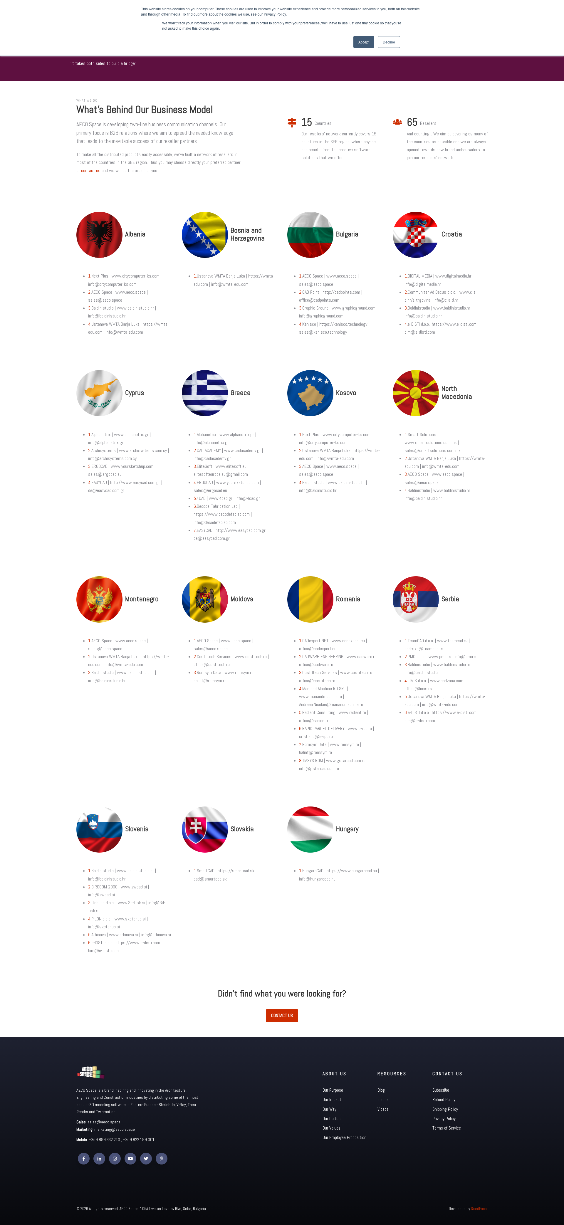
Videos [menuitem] (383, 1109)
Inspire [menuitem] (383, 1099)
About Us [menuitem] (335, 1074)
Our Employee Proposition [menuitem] (344, 1137)
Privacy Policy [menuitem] (444, 1118)
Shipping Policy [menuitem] (445, 1109)
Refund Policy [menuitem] (443, 1099)
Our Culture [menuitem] (332, 1118)
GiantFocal (479, 1208)
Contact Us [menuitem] (447, 1074)
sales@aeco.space (104, 1122)
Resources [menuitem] (392, 1074)
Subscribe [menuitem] (440, 1090)
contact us (90, 170)
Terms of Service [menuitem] (446, 1128)
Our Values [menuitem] (331, 1128)
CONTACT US (282, 1015)
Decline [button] (389, 41)
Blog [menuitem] (381, 1090)
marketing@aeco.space (114, 1129)
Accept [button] (363, 41)
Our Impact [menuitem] (332, 1099)
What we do (87, 100)
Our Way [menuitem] (329, 1109)
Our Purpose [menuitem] (333, 1090)
